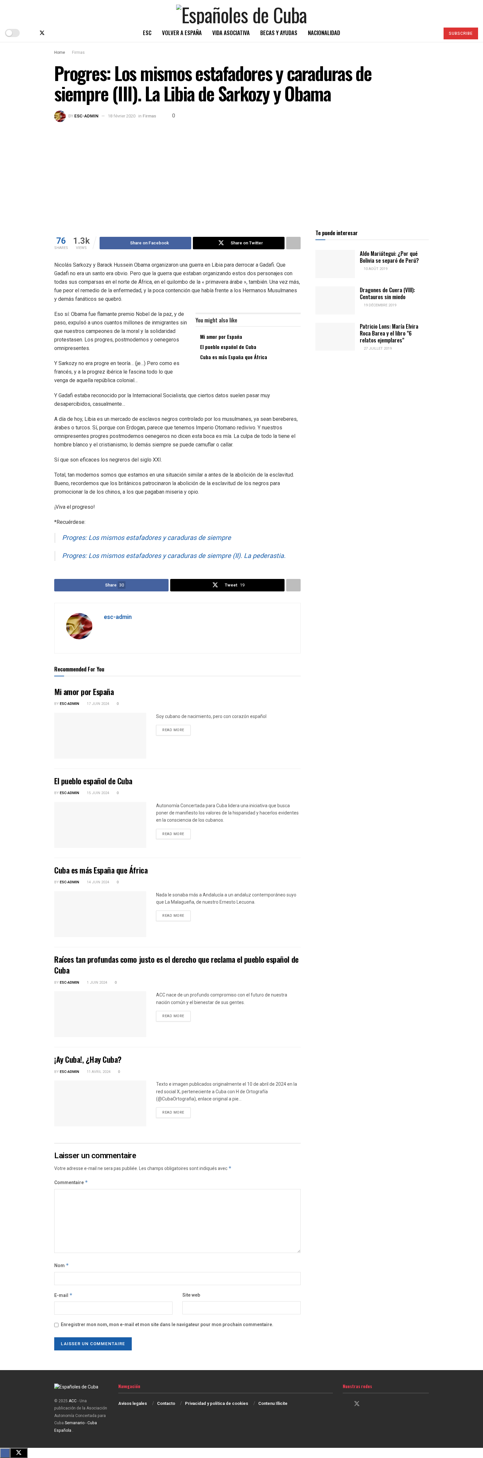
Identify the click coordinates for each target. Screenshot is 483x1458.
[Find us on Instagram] (53, 33)
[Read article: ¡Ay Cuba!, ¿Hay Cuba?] (100, 1103)
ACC (73, 1401)
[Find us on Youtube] (64, 33)
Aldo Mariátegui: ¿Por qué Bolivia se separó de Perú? (389, 256)
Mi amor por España (221, 336)
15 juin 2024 (97, 793)
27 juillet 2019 (377, 348)
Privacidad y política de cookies (216, 1403)
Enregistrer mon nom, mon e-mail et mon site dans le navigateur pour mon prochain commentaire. (167, 1324)
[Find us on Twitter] (42, 33)
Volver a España (182, 33)
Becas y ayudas (278, 33)
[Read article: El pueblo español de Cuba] (100, 825)
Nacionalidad (324, 33)
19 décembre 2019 (379, 305)
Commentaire (71, 1182)
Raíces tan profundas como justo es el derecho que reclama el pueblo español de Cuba (176, 964)
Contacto (166, 1403)
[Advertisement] (241, 171)
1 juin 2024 (96, 982)
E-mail (63, 1295)
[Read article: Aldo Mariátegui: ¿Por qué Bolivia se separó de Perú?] (335, 264)
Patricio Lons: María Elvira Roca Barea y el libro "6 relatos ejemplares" (389, 333)
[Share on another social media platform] (293, 243)
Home (59, 52)
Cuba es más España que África (233, 356)
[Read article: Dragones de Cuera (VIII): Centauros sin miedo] (335, 300)
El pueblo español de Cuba (228, 346)
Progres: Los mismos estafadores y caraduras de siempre (146, 538)
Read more (176, 730)
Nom (61, 1265)
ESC (147, 33)
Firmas (78, 52)
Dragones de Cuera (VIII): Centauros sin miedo (387, 293)
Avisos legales (132, 1403)
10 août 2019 (375, 269)
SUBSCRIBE (461, 33)
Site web (191, 1295)
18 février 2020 (121, 116)
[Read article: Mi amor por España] (100, 736)
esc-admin (86, 116)
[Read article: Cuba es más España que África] (100, 914)
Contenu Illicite (273, 1403)
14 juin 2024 (97, 882)
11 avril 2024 (98, 1072)
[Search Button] (431, 33)
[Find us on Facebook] (31, 33)
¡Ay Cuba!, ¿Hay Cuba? (88, 1059)
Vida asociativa (231, 33)
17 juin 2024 (97, 704)
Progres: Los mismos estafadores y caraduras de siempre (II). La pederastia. (174, 556)
